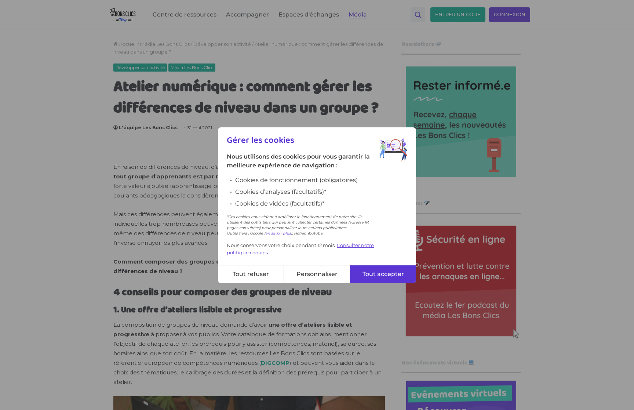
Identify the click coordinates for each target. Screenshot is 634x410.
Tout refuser (251, 274)
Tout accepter (383, 274)
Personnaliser (317, 274)
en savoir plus (278, 233)
